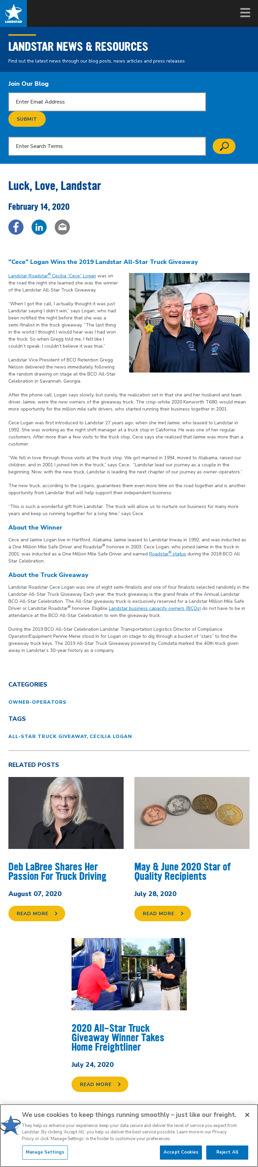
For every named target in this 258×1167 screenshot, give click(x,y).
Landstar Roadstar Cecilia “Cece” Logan (52, 276)
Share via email (62, 227)
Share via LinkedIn (39, 227)
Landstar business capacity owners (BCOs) (155, 608)
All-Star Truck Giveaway (47, 736)
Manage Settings (45, 1152)
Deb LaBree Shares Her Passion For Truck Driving (57, 871)
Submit (27, 119)
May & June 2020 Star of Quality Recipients (182, 871)
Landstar (13, 13)
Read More (32, 913)
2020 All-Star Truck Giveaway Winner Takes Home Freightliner (118, 1037)
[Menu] (244, 12)
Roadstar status (167, 554)
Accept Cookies (181, 1152)
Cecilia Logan (111, 736)
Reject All (227, 1152)
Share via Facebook (16, 227)
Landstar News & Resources (78, 46)
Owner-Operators (37, 702)
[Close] (247, 1114)
